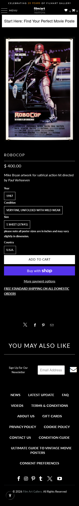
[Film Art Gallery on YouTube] (60, 479)
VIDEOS (17, 405)
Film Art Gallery (32, 491)
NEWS (15, 395)
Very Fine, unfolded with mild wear (33, 210)
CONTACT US (20, 437)
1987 (9, 196)
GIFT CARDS (52, 416)
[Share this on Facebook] (36, 325)
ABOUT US (26, 416)
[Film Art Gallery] (39, 10)
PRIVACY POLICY (22, 427)
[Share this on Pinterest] (44, 325)
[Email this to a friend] (53, 325)
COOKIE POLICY (57, 427)
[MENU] (2, 10)
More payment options (39, 281)
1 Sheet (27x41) (17, 224)
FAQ (65, 395)
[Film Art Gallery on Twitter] (50, 479)
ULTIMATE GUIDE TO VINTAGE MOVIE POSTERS (41, 450)
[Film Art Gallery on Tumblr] (41, 479)
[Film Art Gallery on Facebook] (19, 479)
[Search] (39, 22)
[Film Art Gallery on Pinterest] (33, 479)
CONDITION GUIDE (54, 437)
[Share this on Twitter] (26, 324)
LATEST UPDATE (41, 395)
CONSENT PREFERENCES (39, 463)
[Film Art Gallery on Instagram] (26, 479)
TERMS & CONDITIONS (49, 405)
